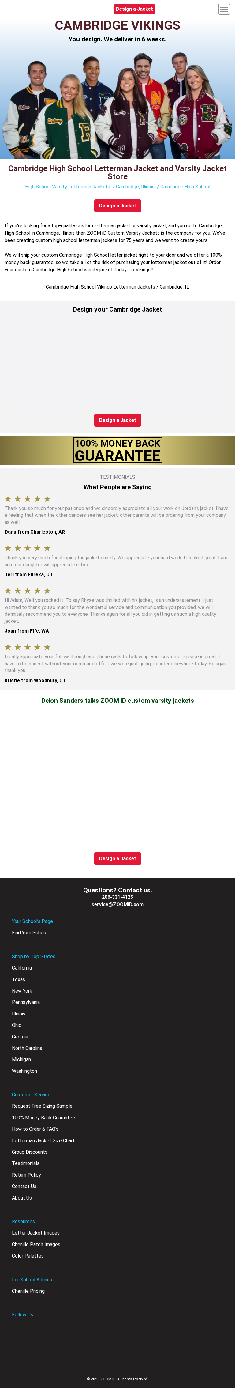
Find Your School (29, 933)
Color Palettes (28, 1256)
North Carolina (27, 1048)
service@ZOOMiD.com (117, 904)
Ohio (16, 1025)
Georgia (20, 1037)
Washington (24, 1071)
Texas (18, 979)
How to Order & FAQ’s (35, 1129)
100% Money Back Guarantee (43, 1118)
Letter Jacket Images (36, 1233)
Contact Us (24, 1186)
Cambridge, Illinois (135, 187)
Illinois (18, 1014)
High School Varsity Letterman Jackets (67, 187)
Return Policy (26, 1175)
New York (22, 991)
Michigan (21, 1059)
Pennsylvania (26, 1002)
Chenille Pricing (28, 1291)
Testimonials (25, 1163)
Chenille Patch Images (36, 1244)
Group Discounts (29, 1152)
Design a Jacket (134, 9)
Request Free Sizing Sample (42, 1106)
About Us (22, 1198)
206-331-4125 (117, 897)
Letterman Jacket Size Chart (43, 1141)
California (22, 968)
